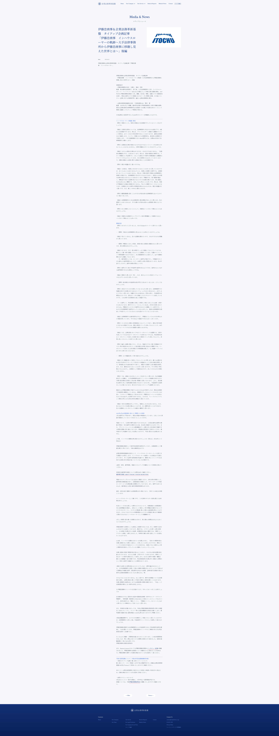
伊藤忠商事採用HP (134, 682)
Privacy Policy (170, 725)
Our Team (114, 722)
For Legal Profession (130, 722)
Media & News (162, 3)
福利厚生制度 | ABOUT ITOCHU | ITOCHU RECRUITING (132, 474)
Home (122, 3)
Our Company (115, 719)
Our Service (128, 719)
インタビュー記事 (152, 648)
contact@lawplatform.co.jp (173, 719)
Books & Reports (152, 3)
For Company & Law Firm (132, 725)
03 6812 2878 (170, 722)
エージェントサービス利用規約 (174, 727)
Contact (171, 3)
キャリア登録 (177, 3)
